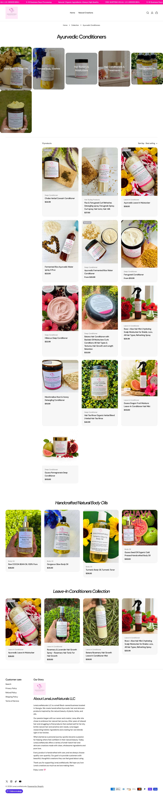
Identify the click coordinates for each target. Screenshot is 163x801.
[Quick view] (75, 152)
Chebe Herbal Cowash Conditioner (60, 198)
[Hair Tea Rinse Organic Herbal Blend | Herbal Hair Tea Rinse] (100, 384)
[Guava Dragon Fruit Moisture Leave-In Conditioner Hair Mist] (139, 378)
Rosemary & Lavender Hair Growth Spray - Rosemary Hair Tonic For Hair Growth (62, 652)
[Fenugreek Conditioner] (139, 244)
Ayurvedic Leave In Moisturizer (137, 202)
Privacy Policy (11, 688)
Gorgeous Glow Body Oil (57, 564)
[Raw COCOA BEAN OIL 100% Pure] (23, 533)
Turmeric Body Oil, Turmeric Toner (100, 569)
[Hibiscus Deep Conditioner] (60, 308)
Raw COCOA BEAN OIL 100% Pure (22, 564)
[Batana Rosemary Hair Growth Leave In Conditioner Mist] (101, 622)
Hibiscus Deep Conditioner (56, 338)
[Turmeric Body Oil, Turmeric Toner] (101, 536)
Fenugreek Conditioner (134, 274)
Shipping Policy (12, 697)
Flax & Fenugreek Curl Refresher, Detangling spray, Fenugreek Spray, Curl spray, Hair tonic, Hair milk (99, 205)
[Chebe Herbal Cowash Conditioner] (60, 169)
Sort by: (141, 143)
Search (8, 684)
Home (65, 25)
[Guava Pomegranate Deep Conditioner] (60, 447)
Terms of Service (12, 701)
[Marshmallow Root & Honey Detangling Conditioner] (60, 376)
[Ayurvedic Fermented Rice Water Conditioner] (100, 241)
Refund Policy (11, 692)
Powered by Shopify (35, 786)
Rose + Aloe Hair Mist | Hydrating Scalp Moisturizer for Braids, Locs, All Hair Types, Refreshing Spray (138, 332)
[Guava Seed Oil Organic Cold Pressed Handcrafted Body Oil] (139, 527)
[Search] (147, 13)
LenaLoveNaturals (19, 786)
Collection (75, 25)
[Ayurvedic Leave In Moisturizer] (139, 171)
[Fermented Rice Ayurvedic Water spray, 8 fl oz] (60, 241)
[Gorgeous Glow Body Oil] (62, 533)
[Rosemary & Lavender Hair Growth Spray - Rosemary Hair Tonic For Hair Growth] (62, 620)
